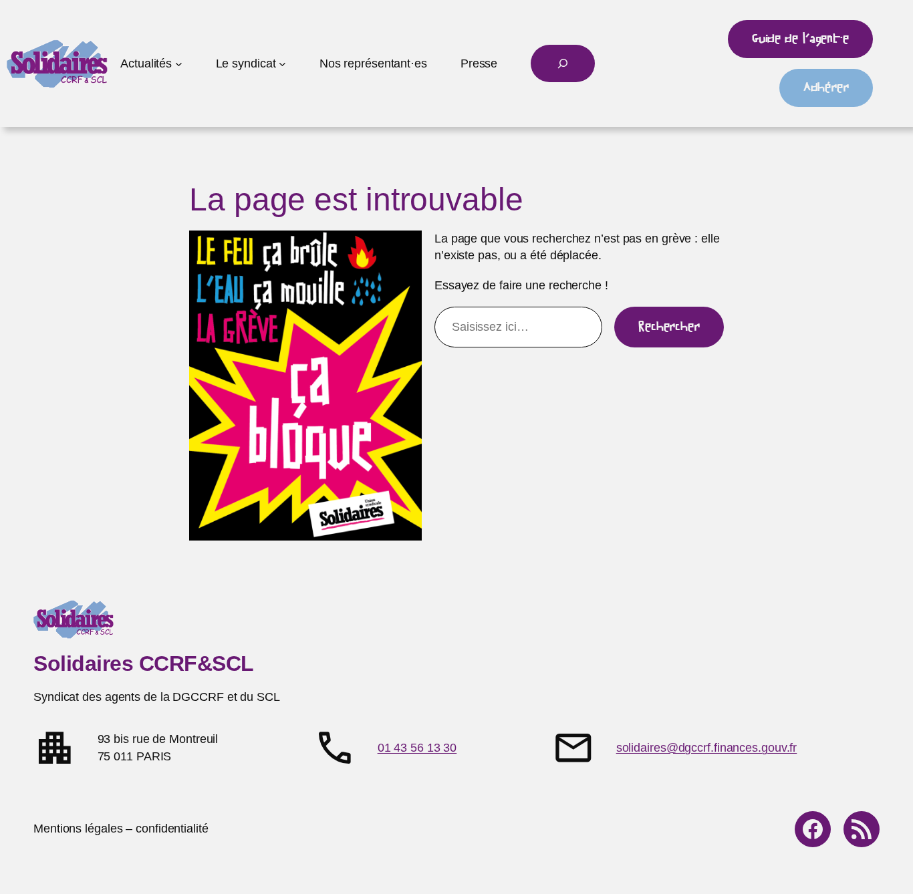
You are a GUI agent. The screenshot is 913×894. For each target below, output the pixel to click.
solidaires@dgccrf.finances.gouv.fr (706, 747)
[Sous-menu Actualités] (178, 63)
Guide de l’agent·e (800, 38)
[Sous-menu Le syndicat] (282, 63)
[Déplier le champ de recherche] (563, 63)
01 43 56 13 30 (417, 747)
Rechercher (669, 326)
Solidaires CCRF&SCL (143, 663)
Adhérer (826, 87)
